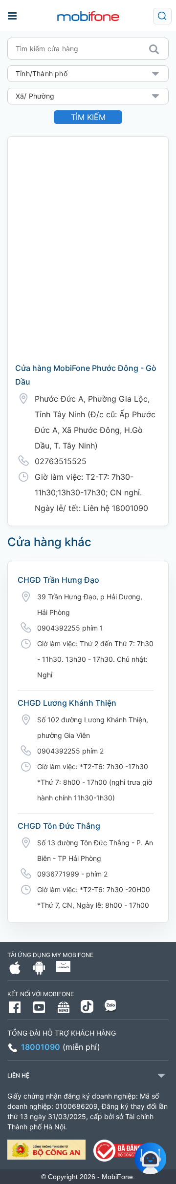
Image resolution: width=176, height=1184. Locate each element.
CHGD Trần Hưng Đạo (58, 580)
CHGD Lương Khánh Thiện (67, 703)
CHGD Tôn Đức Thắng (59, 826)
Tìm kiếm (88, 117)
